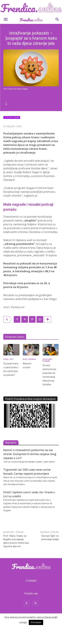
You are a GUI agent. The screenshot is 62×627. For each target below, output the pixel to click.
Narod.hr (11, 442)
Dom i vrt (8, 359)
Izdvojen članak (11, 117)
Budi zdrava (29, 359)
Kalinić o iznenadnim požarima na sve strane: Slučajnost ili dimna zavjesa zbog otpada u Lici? (29, 454)
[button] (5, 19)
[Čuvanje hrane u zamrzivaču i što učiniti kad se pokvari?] (11, 349)
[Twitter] (24, 319)
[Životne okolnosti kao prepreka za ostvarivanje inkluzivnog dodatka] (50, 349)
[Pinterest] (32, 319)
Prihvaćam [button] (36, 622)
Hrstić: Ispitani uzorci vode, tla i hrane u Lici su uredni (29, 494)
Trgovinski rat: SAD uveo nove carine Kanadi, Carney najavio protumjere (27, 471)
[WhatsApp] (40, 319)
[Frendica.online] (31, 7)
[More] (47, 319)
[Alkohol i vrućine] (31, 349)
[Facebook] (17, 319)
